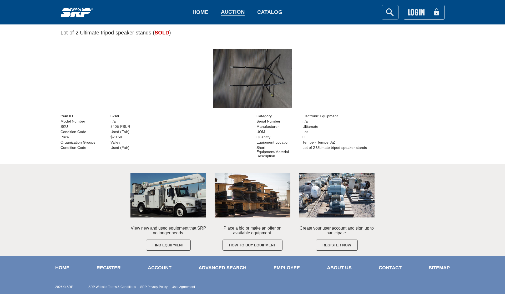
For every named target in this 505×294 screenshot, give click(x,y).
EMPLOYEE (287, 267)
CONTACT (390, 267)
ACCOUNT (159, 267)
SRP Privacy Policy (154, 287)
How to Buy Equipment (252, 245)
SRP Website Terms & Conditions (112, 287)
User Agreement (183, 287)
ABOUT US (339, 267)
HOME (62, 267)
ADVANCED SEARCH (222, 267)
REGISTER (109, 267)
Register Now (336, 245)
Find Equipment (168, 245)
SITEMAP (439, 267)
